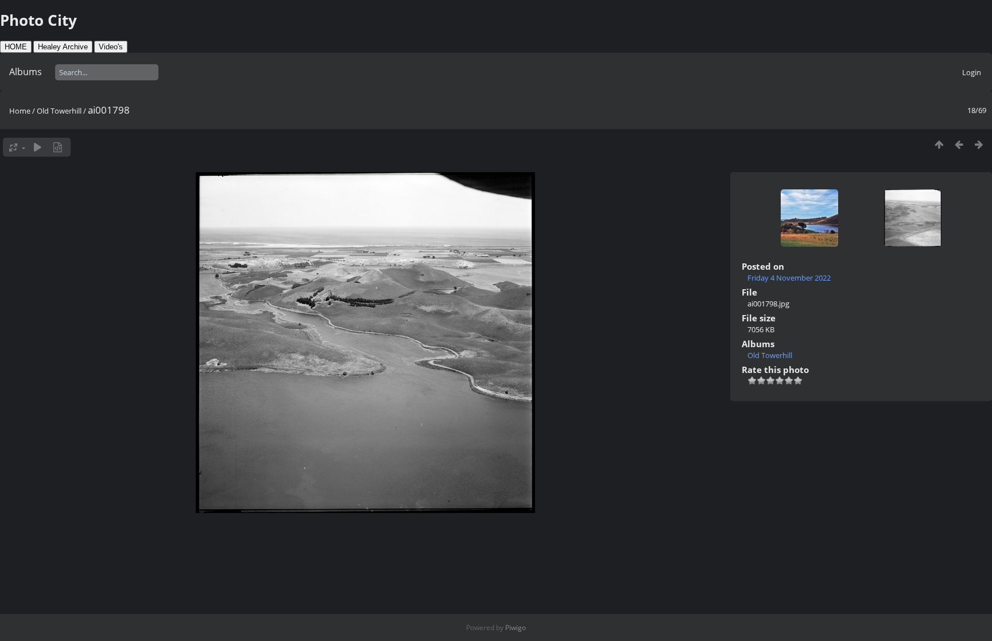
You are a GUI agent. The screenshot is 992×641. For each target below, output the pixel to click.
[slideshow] (38, 147)
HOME (16, 46)
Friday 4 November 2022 (789, 278)
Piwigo (515, 627)
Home (19, 111)
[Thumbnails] (939, 144)
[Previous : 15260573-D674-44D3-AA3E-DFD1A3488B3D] (959, 144)
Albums (25, 71)
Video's (111, 46)
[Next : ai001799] (979, 144)
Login (971, 72)
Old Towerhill (59, 111)
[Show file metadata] (58, 147)
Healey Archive (63, 46)
